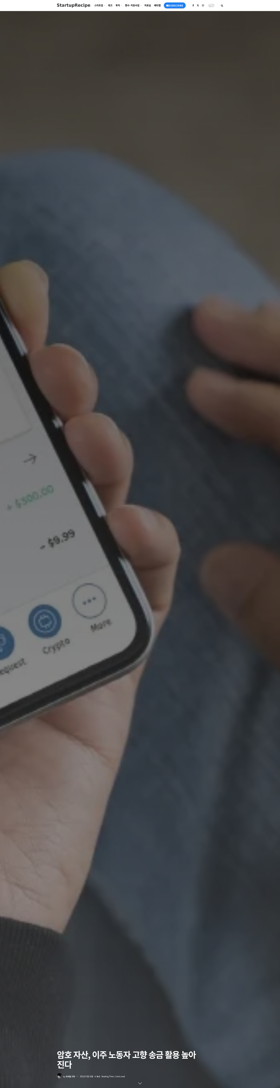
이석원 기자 (70, 1076)
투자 (118, 5)
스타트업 (98, 5)
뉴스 (98, 1076)
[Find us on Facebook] (193, 5)
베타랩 (157, 5)
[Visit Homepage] (73, 5)
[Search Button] (222, 5)
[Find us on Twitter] (198, 5)
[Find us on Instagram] (203, 5)
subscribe (176, 5)
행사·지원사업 (132, 5)
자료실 (147, 5)
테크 (110, 5)
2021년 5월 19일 (86, 1076)
